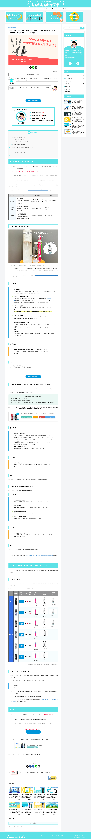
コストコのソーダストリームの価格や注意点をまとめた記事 (39, 555)
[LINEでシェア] (33, 67)
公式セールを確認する (33, 100)
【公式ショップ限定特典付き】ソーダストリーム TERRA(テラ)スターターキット (38, 413)
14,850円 (21, 601)
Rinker (25, 414)
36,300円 (21, 635)
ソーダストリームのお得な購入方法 (18, 137)
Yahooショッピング (50, 417)
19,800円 (21, 624)
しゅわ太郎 (74, 40)
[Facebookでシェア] (30, 766)
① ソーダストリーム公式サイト (19, 139)
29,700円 (21, 646)
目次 (32, 132)
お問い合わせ (81, 835)
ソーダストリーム (13, 27)
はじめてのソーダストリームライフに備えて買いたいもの (22, 147)
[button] (36, 67)
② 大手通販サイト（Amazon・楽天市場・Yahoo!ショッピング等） (26, 141)
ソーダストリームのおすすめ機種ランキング (38, 190)
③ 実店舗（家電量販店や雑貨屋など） (20, 144)
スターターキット (16, 150)
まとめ (12, 156)
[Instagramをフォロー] (77, 63)
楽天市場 (42, 417)
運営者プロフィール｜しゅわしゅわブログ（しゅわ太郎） (52, 835)
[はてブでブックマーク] (33, 766)
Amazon (35, 417)
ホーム (38, 835)
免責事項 (76, 835)
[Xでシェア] (30, 67)
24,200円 (21, 612)
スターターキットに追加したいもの (19, 152)
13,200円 (21, 657)
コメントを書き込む (33, 823)
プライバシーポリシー (69, 835)
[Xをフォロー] (70, 63)
